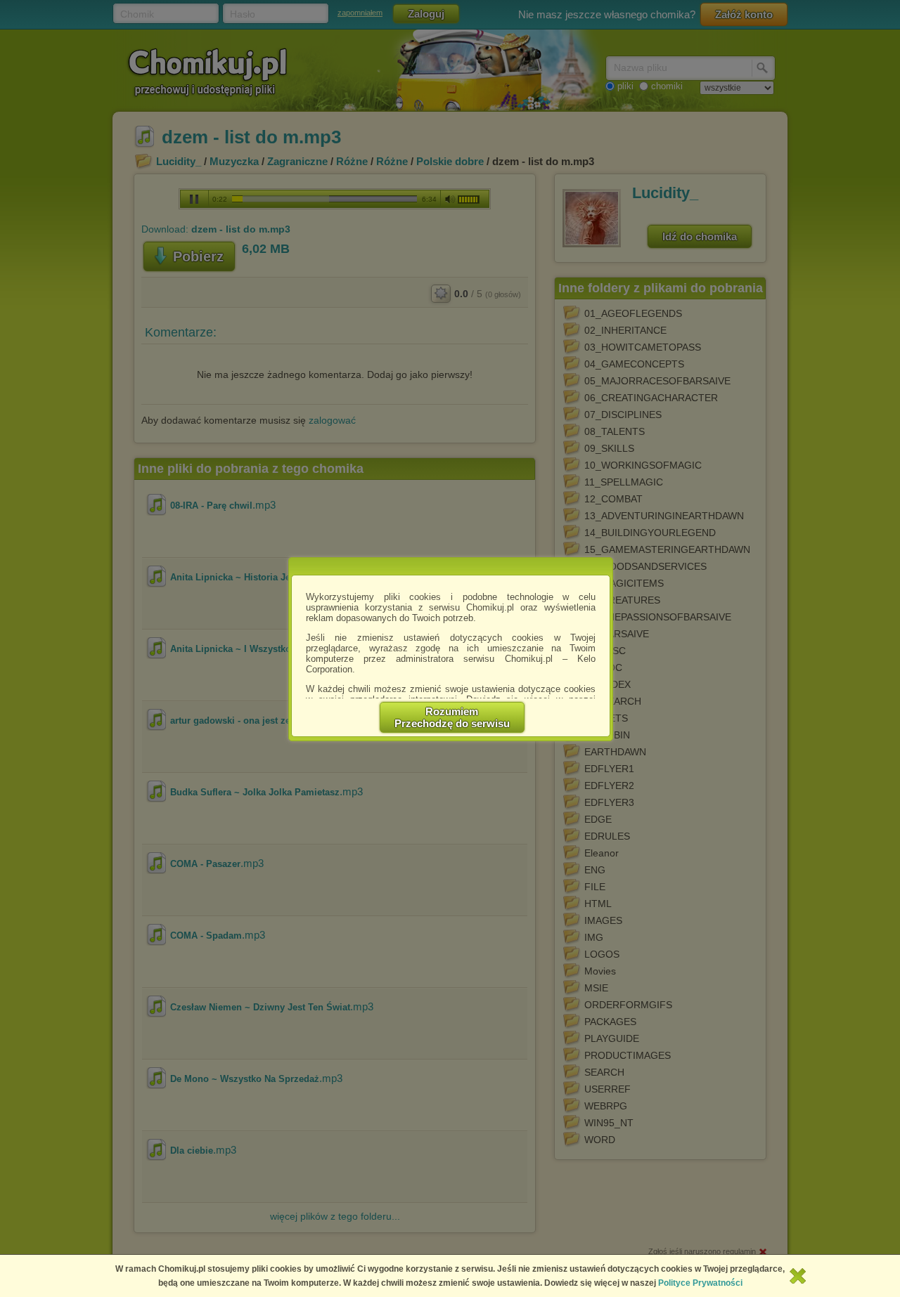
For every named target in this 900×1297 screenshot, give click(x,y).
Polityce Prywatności (700, 1283)
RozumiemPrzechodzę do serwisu (452, 717)
